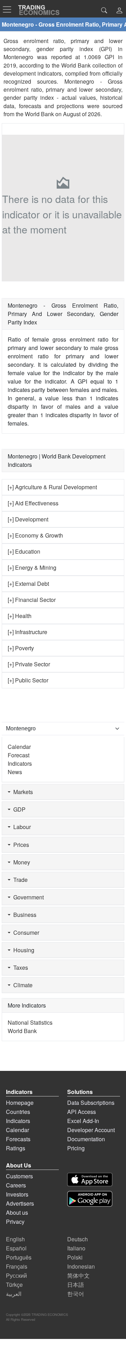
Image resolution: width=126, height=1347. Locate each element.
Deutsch (77, 1239)
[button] (119, 11)
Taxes (19, 967)
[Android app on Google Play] (89, 1199)
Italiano (76, 1248)
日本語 (75, 1285)
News (15, 772)
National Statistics (30, 1022)
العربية (13, 1294)
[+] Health (19, 616)
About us (17, 1212)
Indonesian (81, 1266)
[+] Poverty (21, 648)
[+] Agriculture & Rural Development (52, 487)
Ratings (15, 1148)
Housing (22, 950)
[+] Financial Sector (32, 600)
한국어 (75, 1294)
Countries (18, 1112)
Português (18, 1257)
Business (23, 915)
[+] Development (28, 519)
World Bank (39, 114)
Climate (21, 985)
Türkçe (14, 1285)
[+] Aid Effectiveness (33, 503)
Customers (19, 1176)
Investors (17, 1194)
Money (20, 862)
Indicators (20, 763)
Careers (16, 1185)
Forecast (18, 755)
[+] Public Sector (28, 680)
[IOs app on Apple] (89, 1179)
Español (16, 1248)
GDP (18, 809)
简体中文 (78, 1275)
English (15, 1239)
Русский (16, 1275)
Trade (19, 880)
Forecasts (18, 1139)
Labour (20, 827)
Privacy (15, 1222)
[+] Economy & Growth (35, 535)
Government (27, 897)
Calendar (19, 747)
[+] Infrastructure (27, 632)
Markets (21, 792)
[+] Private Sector (29, 664)
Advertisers (20, 1203)
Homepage (20, 1103)
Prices (19, 845)
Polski (75, 1257)
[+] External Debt (28, 584)
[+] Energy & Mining (32, 567)
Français (16, 1266)
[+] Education (24, 551)
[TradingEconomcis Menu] (9, 9)
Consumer (24, 932)
